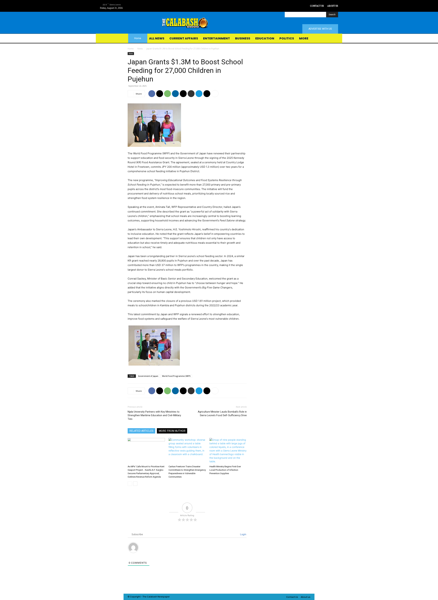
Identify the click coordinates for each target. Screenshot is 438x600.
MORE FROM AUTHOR (172, 430)
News (140, 48)
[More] (214, 93)
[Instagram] (299, 6)
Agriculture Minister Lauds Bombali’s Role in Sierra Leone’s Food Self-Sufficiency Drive (222, 413)
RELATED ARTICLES (141, 430)
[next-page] (135, 484)
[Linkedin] (175, 93)
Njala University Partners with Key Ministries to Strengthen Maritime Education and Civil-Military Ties (154, 415)
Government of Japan (148, 376)
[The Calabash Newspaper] (219, 22)
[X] (307, 6)
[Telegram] (199, 93)
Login (242, 534)
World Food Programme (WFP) (176, 376)
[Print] (191, 93)
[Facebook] (292, 6)
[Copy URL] (206, 93)
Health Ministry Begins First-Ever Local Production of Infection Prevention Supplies (225, 470)
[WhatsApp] (167, 93)
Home (131, 48)
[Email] (183, 93)
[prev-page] (130, 484)
